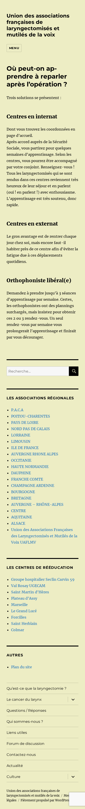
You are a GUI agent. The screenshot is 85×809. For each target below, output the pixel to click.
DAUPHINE (21, 473)
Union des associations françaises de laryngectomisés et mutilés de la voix (38, 25)
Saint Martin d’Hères (30, 592)
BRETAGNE (21, 498)
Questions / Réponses (26, 710)
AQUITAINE (21, 517)
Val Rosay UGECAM (28, 585)
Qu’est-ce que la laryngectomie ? (36, 688)
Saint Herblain (24, 623)
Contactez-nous (21, 755)
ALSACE (18, 523)
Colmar (17, 630)
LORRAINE (20, 435)
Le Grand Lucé (24, 611)
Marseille (19, 604)
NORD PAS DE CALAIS (30, 429)
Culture (13, 777)
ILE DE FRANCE (25, 447)
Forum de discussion (25, 743)
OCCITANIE (21, 460)
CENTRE (18, 510)
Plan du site (21, 667)
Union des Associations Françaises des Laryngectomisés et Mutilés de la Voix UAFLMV (44, 536)
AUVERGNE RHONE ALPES (34, 454)
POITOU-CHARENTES (30, 416)
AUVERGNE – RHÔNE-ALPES (37, 504)
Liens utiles (17, 732)
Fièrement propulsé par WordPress (46, 800)
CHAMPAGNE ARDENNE (32, 485)
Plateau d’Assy (24, 598)
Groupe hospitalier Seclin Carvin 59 (43, 579)
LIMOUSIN (20, 441)
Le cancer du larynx (24, 699)
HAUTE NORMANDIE (30, 466)
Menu (14, 48)
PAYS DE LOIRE (24, 422)
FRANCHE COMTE (27, 479)
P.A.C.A (17, 410)
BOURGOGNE (23, 492)
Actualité (15, 766)
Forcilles (18, 617)
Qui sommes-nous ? (25, 721)
